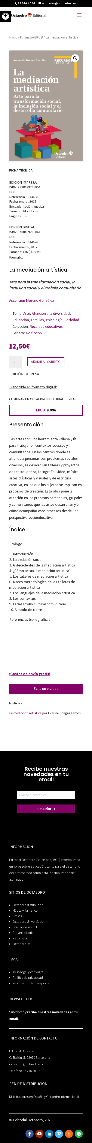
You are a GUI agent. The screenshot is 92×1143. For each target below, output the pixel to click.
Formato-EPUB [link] (31, 37)
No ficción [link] (34, 332)
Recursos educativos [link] (46, 326)
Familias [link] (37, 319)
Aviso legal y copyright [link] (28, 972)
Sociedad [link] (71, 319)
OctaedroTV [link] (21, 944)
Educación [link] (20, 319)
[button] (75, 58)
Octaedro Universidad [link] (28, 921)
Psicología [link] (54, 319)
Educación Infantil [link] (25, 927)
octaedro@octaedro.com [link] (27, 1064)
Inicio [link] (13, 37)
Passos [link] (17, 916)
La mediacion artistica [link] (25, 713)
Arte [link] (26, 313)
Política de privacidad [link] (28, 977)
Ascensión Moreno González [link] (31, 300)
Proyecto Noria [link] (23, 932)
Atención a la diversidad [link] (51, 313)
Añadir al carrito (46, 361)
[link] (5, 16)
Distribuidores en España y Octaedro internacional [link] (44, 1096)
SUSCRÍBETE (46, 809)
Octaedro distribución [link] (28, 905)
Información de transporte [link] (31, 983)
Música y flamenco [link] (25, 910)
